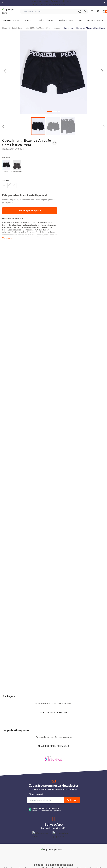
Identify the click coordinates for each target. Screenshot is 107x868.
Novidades (7, 20)
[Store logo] (9, 11)
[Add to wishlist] (54, 143)
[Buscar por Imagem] (79, 11)
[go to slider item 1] (53, 126)
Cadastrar (72, 800)
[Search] (85, 11)
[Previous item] (2, 3)
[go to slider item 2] (68, 126)
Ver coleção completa (29, 210)
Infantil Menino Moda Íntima (37, 28)
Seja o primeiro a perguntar (53, 746)
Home (4, 28)
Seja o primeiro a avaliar (53, 712)
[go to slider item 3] (59, 111)
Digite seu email (36, 794)
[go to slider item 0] (38, 126)
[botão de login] (98, 11)
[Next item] (104, 3)
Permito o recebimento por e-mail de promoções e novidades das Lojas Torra (46, 809)
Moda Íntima (16, 28)
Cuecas (57, 28)
